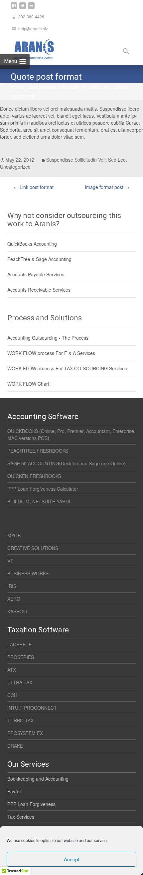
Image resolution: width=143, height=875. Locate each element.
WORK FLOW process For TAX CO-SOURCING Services (67, 368)
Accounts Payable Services (35, 274)
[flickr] (31, 8)
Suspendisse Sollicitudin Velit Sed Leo (86, 159)
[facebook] (14, 8)
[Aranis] (28, 48)
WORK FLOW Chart (28, 383)
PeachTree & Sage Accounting (39, 259)
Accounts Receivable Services (39, 289)
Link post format (34, 187)
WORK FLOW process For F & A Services (51, 353)
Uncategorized (15, 166)
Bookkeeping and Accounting (38, 778)
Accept (71, 859)
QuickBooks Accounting (32, 243)
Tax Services (20, 816)
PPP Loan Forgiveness (31, 804)
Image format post (107, 187)
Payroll (14, 791)
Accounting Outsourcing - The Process (47, 337)
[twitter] (22, 8)
